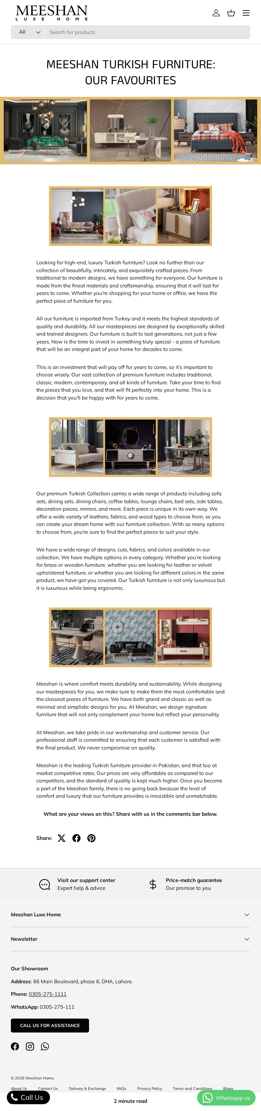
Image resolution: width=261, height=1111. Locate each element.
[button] (231, 12)
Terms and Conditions (192, 1088)
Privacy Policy (149, 1088)
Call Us (31, 1097)
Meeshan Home (39, 1078)
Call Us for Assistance (50, 1025)
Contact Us (48, 1088)
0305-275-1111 (48, 994)
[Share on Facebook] (76, 838)
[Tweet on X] (61, 838)
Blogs (228, 1088)
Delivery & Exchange (87, 1088)
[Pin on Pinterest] (91, 838)
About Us (19, 1088)
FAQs (121, 1088)
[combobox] (130, 32)
